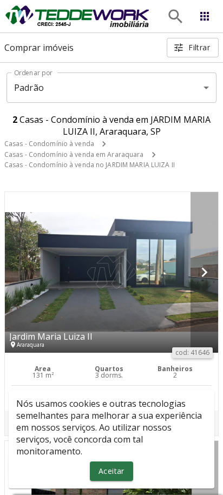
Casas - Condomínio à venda (49, 143)
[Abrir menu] (205, 16)
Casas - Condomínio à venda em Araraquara (74, 154)
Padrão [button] (29, 88)
